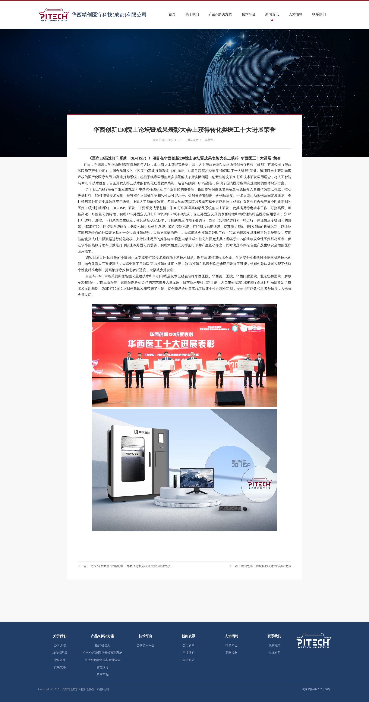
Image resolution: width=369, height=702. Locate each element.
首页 (172, 14)
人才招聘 (295, 14)
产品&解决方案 (220, 14)
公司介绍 (60, 645)
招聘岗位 (231, 645)
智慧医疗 (103, 667)
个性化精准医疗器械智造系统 (102, 652)
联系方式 (274, 645)
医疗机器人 (102, 645)
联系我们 (319, 14)
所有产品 (103, 674)
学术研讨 (189, 660)
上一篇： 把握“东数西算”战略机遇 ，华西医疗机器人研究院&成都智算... (126, 566)
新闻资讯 (272, 14)
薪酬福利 (231, 652)
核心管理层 (59, 652)
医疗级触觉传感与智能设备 (103, 660)
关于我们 (192, 14)
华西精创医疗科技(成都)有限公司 (109, 15)
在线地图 (274, 652)
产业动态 (189, 652)
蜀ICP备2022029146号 (316, 689)
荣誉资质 (60, 660)
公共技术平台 (146, 645)
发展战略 (60, 667)
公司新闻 (189, 645)
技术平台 (248, 14)
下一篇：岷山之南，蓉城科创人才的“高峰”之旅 (260, 566)
